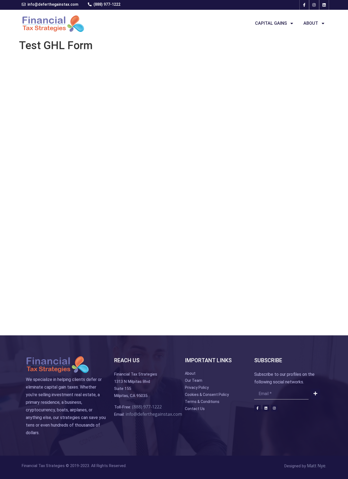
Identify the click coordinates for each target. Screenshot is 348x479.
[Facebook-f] (304, 5)
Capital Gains (271, 23)
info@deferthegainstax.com (154, 414)
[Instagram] (314, 5)
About (310, 23)
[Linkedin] (324, 5)
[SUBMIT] (315, 394)
